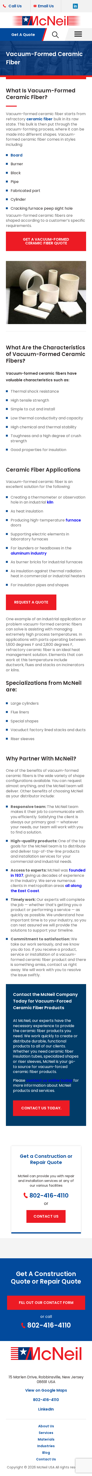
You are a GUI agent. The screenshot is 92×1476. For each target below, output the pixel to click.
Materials (46, 1439)
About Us (46, 1426)
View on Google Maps (46, 1390)
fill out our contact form (46, 1302)
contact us (46, 1216)
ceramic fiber (39, 119)
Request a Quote (31, 602)
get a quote (23, 34)
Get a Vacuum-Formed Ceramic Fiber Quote (46, 241)
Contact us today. (41, 1108)
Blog (46, 1452)
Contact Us (46, 1459)
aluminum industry (29, 553)
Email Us (46, 6)
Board (16, 155)
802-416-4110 (49, 1195)
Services (46, 1432)
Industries (46, 1446)
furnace (73, 520)
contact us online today (49, 1080)
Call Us (15, 6)
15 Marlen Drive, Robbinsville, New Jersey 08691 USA (46, 1379)
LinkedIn (46, 1409)
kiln (50, 502)
